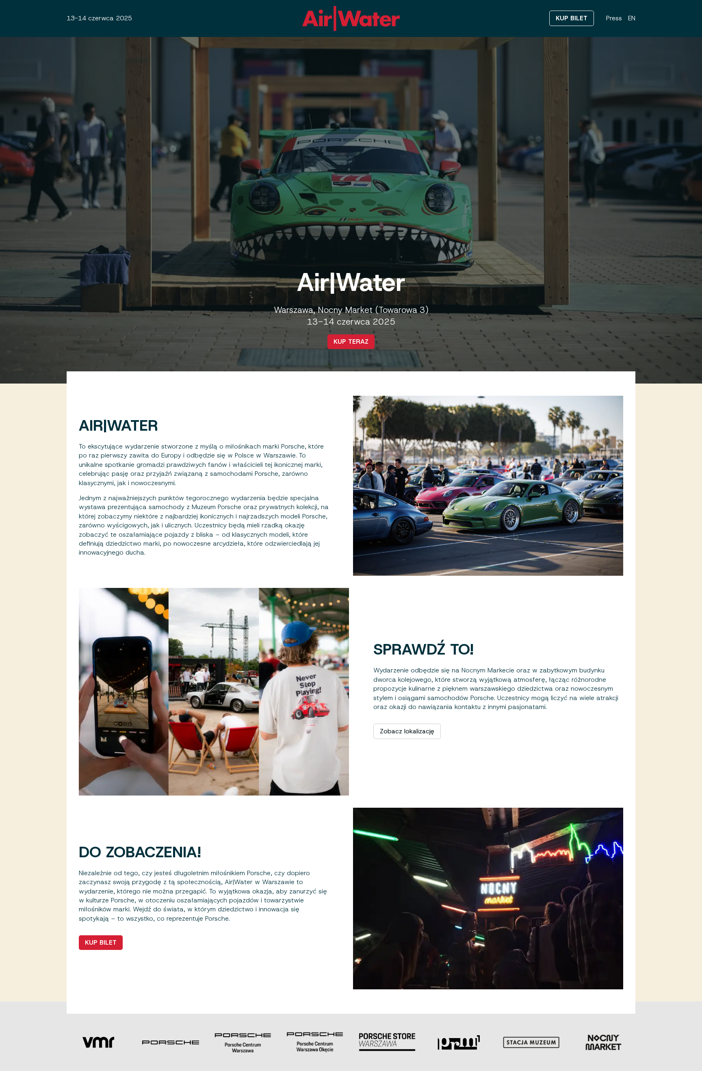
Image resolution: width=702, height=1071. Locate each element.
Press (614, 18)
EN (631, 18)
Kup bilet (571, 18)
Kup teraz (351, 341)
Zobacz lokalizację (407, 731)
